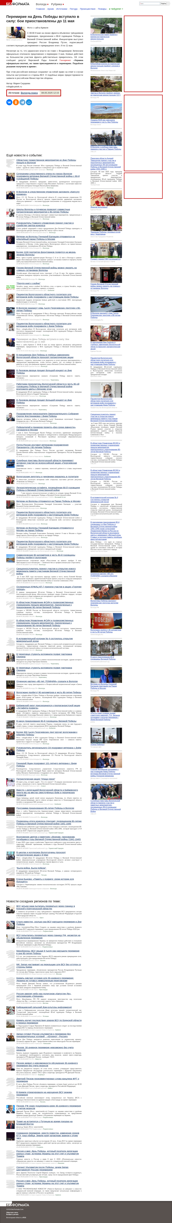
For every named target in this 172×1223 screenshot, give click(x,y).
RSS (24, 1217)
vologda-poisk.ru (16, 40)
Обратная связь (12, 1212)
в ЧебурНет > (116, 9)
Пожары (102, 9)
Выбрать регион (12, 1214)
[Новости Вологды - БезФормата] (15, 3)
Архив (50, 9)
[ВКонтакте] (9, 102)
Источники (61, 9)
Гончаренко (65, 60)
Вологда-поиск (29, 92)
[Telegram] (22, 102)
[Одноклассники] (16, 102)
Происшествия (87, 9)
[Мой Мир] (29, 102)
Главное (40, 9)
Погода (73, 9)
